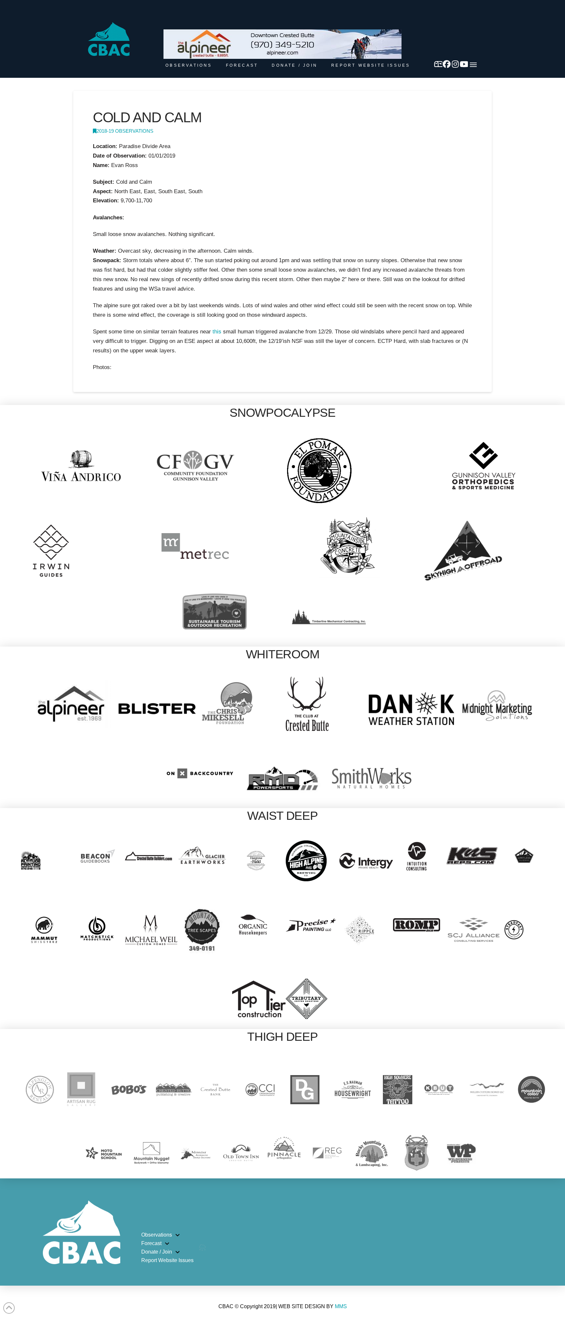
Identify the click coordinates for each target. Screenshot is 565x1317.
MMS (341, 1306)
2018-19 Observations (124, 131)
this (217, 332)
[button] (473, 64)
